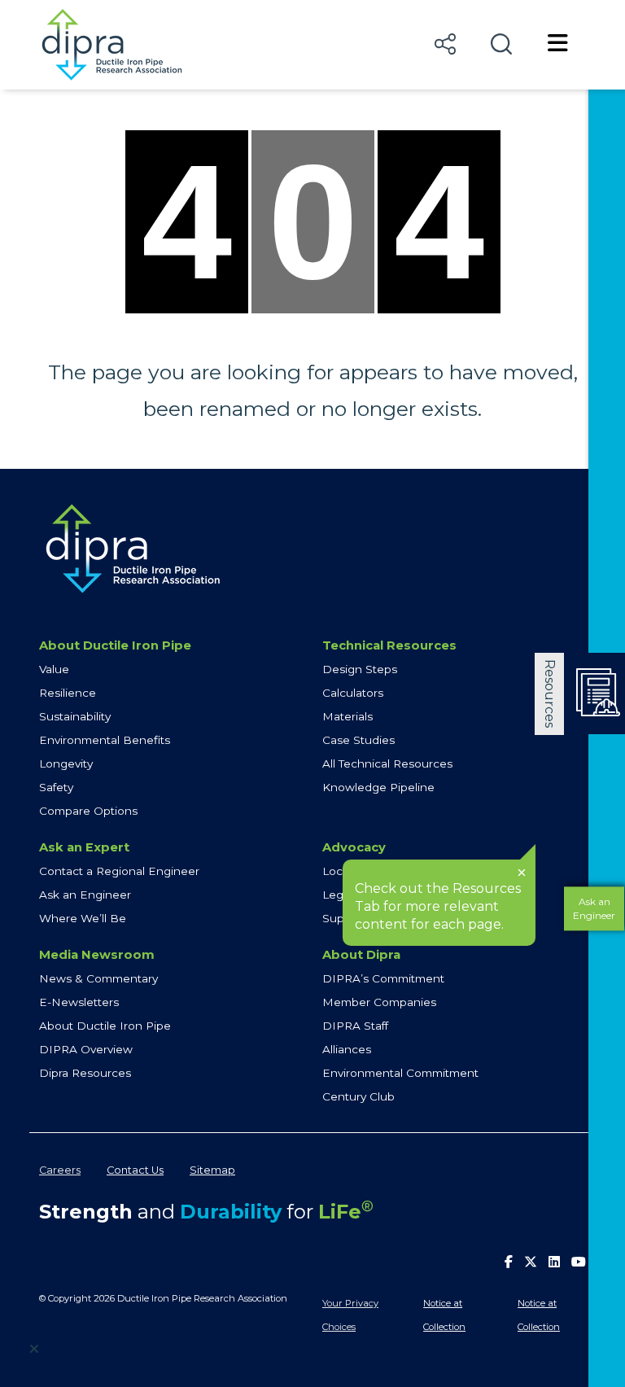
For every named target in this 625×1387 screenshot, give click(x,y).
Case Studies (358, 739)
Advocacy (354, 847)
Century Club (358, 1096)
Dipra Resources (85, 1072)
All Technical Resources (387, 763)
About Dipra (361, 954)
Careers (60, 1170)
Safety (56, 787)
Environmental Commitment (400, 1072)
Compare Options (88, 810)
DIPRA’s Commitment (383, 978)
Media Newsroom (97, 954)
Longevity (66, 763)
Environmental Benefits (104, 739)
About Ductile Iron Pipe (115, 645)
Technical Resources (389, 645)
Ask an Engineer (85, 894)
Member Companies (379, 1002)
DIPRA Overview (86, 1049)
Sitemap (212, 1170)
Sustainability (75, 716)
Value (54, 669)
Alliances (346, 1049)
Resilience (67, 692)
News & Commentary (98, 978)
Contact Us (135, 1170)
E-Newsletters (79, 1002)
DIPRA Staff (355, 1025)
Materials (347, 716)
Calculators (352, 692)
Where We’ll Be (82, 918)
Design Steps (359, 669)
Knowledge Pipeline (378, 787)
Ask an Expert (84, 847)
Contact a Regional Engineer (119, 870)
